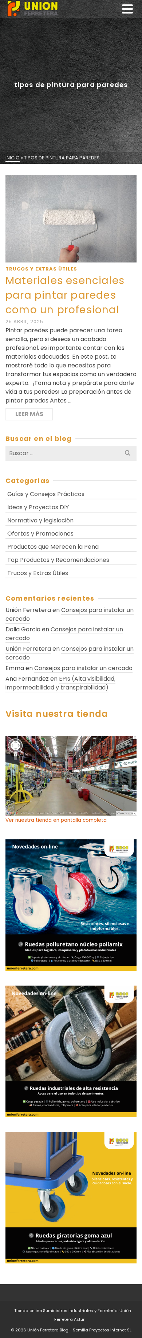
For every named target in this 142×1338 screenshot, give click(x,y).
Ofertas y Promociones (40, 533)
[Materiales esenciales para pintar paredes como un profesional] (71, 218)
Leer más (29, 414)
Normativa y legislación (40, 520)
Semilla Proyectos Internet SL (102, 1330)
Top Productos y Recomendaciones (58, 560)
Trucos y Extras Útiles (41, 268)
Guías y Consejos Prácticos (45, 494)
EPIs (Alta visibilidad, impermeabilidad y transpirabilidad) (60, 683)
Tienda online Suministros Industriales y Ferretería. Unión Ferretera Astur (72, 1315)
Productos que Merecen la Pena (53, 547)
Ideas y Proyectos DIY (38, 507)
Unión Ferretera (28, 649)
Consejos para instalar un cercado (69, 614)
